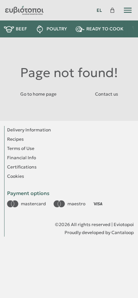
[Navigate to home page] (47, 10)
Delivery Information (29, 130)
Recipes (15, 139)
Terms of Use (20, 148)
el (99, 10)
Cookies (15, 176)
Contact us (106, 94)
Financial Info (21, 158)
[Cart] (112, 10)
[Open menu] (128, 10)
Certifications (22, 167)
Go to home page (38, 94)
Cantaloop (122, 232)
